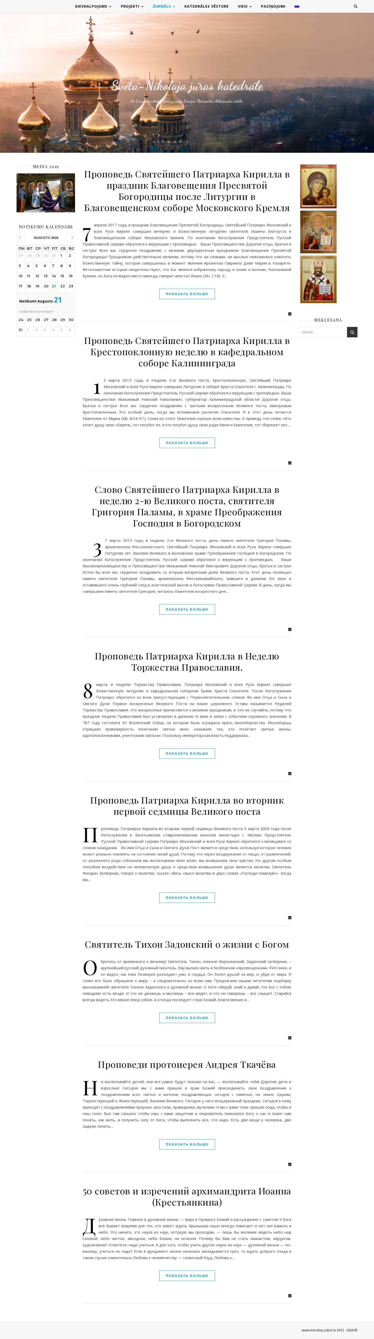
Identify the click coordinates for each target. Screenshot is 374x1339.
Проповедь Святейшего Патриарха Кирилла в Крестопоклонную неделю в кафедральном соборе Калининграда (187, 351)
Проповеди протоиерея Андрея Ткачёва (187, 1064)
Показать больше (187, 294)
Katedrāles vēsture (206, 6)
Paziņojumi (273, 6)
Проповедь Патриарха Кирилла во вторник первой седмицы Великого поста (187, 805)
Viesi (243, 6)
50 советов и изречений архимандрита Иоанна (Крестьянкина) (187, 1196)
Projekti (130, 6)
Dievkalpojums (91, 6)
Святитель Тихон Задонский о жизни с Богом (187, 944)
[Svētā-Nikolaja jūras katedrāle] (187, 83)
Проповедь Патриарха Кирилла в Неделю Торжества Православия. (187, 661)
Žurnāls (162, 6)
